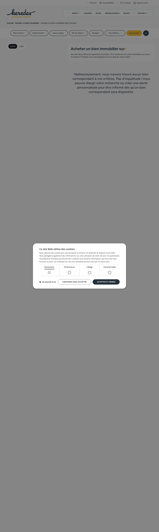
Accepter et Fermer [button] (106, 282)
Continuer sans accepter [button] (74, 282)
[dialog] (79, 266)
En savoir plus (103, 261)
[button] (47, 282)
